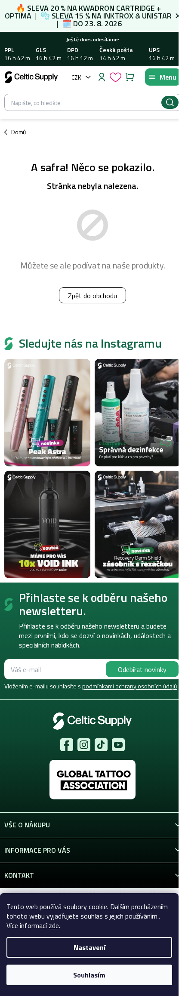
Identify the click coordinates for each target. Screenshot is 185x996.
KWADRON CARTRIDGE (117, 8)
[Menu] (163, 77)
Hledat (170, 102)
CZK (76, 77)
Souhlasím (89, 975)
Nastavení (89, 947)
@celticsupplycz (101, 744)
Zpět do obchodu (92, 295)
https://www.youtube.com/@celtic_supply (118, 744)
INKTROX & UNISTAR (137, 16)
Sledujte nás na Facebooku (66, 744)
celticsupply (83, 744)
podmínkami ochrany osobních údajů (129, 686)
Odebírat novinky (142, 669)
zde (54, 925)
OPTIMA (18, 16)
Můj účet (101, 77)
